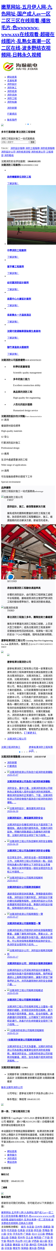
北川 (34, 1234)
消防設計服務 (17, 148)
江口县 (41, 1234)
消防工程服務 (32, 148)
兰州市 (38, 1227)
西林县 (41, 1248)
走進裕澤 (12, 80)
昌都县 (46, 1227)
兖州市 (21, 1237)
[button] (25, 124)
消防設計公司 (8, 152)
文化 (9, 1234)
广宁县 (45, 1237)
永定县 (30, 1227)
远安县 (29, 1230)
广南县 (27, 1234)
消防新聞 (12, 108)
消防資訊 (12, 1158)
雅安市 (16, 1248)
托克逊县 (12, 1230)
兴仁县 (27, 1241)
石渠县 (8, 1244)
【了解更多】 (30, 733)
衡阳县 (37, 1237)
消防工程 (12, 98)
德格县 (49, 1234)
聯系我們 (12, 120)
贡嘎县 (45, 1230)
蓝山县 (4, 1237)
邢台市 (10, 1241)
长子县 (24, 1244)
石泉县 (21, 1230)
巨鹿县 (13, 1237)
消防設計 (12, 84)
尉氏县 (37, 1230)
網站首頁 (12, 77)
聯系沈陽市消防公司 (12, 1087)
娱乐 (23, 1227)
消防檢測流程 (23, 152)
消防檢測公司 (38, 152)
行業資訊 (12, 114)
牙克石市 (17, 1234)
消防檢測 (12, 91)
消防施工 (12, 87)
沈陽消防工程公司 (16, 739)
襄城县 (16, 1244)
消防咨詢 (12, 95)
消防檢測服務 (47, 148)
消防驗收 (9, 155)
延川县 (43, 1241)
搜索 (32, 142)
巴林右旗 (42, 1244)
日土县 (29, 1237)
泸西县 (35, 1241)
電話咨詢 (12, 1162)
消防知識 (12, 102)
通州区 (32, 1244)
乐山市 (18, 1241)
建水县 (32, 1248)
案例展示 (12, 1155)
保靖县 (24, 1248)
